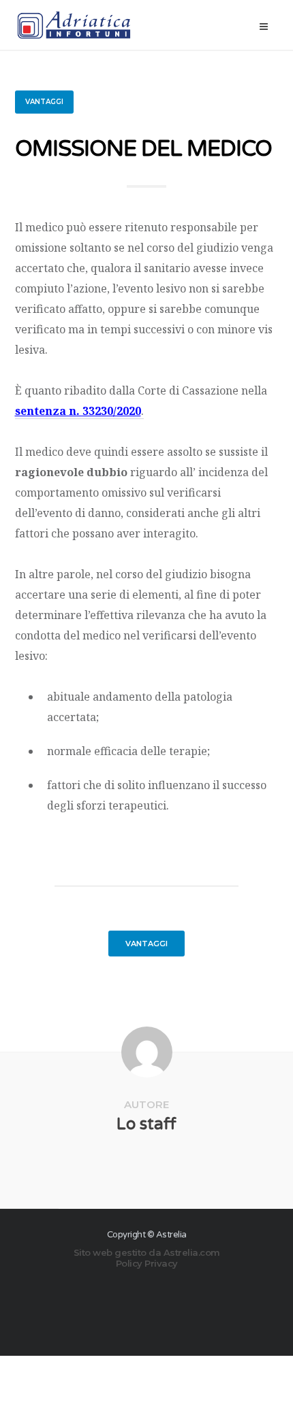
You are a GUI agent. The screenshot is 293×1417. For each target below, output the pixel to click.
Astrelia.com (192, 1252)
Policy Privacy (147, 1263)
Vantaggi (44, 101)
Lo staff (146, 1124)
